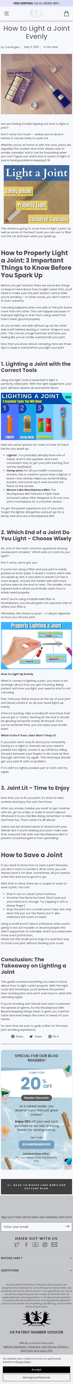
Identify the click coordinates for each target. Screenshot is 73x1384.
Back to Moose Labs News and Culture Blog (39, 1187)
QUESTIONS (10, 1270)
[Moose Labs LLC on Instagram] (46, 1244)
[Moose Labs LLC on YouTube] (36, 1244)
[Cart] (66, 13)
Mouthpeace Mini (18, 494)
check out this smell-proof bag (22, 939)
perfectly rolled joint (14, 384)
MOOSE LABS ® (12, 1258)
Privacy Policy (23, 1361)
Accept (36, 1369)
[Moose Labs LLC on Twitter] (18, 1244)
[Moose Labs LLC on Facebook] (27, 1244)
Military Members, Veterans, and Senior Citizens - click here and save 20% (36, 1349)
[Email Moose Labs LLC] (55, 1244)
